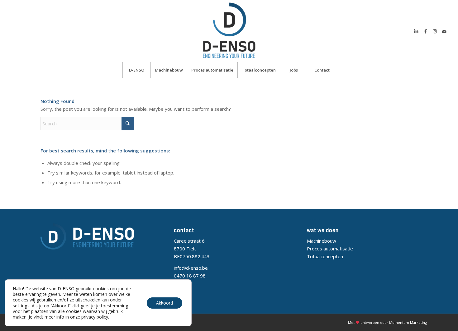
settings (21, 305)
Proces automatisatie (330, 248)
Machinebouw (321, 241)
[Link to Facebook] (425, 31)
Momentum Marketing (408, 322)
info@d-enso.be (191, 268)
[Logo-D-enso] (229, 31)
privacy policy (94, 317)
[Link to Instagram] (435, 31)
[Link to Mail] (444, 31)
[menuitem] (136, 70)
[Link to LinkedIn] (416, 31)
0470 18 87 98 (190, 276)
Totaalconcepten (325, 256)
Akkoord (164, 303)
